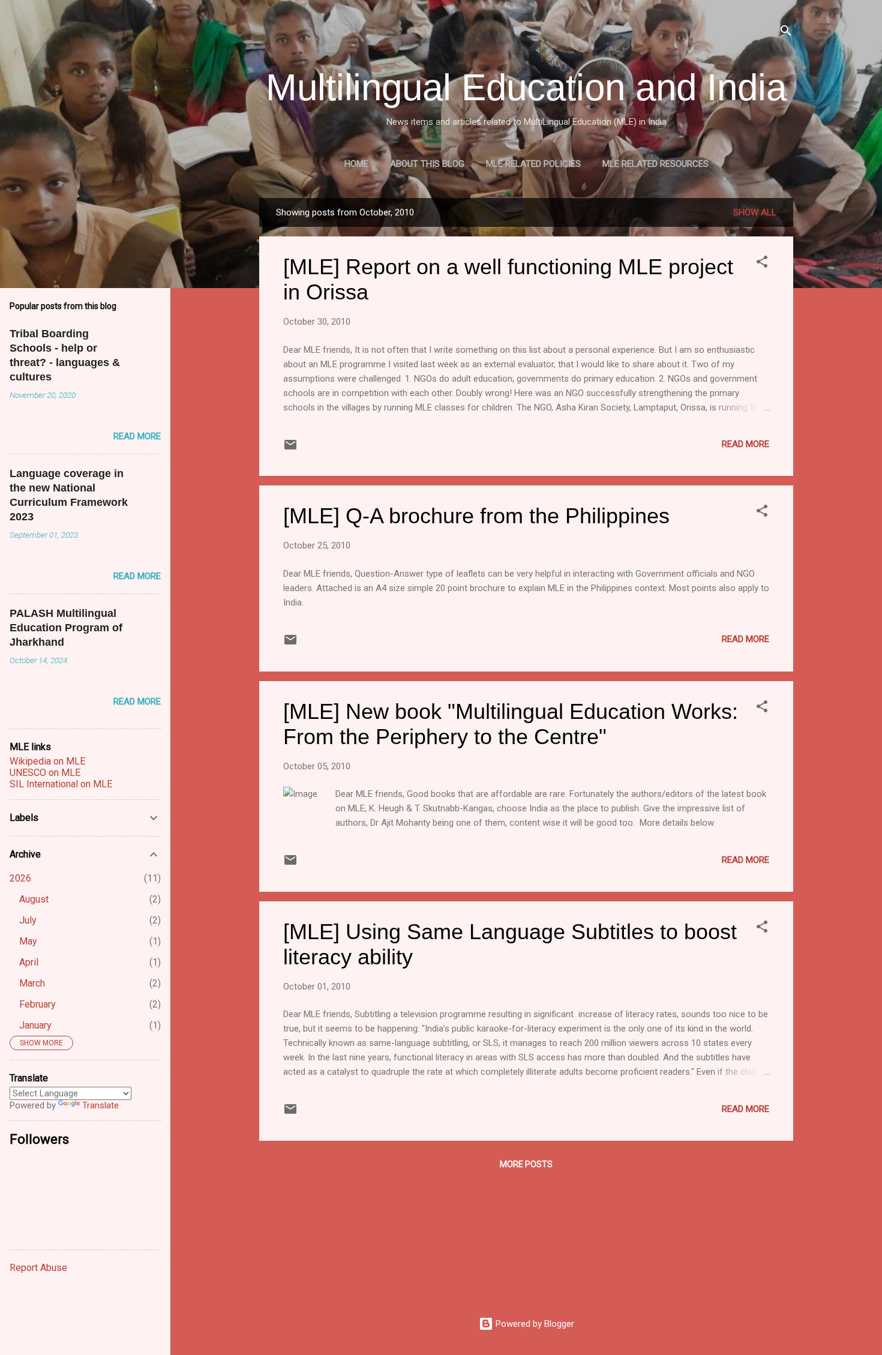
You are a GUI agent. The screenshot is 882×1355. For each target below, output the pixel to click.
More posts (526, 1164)
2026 (20, 878)
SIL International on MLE (61, 784)
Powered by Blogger (533, 1323)
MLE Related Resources (655, 163)
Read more (745, 444)
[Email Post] (290, 448)
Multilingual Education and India (526, 87)
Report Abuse (38, 1267)
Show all (754, 212)
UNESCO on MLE (45, 772)
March (32, 983)
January (35, 1025)
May (28, 941)
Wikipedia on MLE (47, 761)
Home (356, 163)
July (28, 920)
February (37, 1004)
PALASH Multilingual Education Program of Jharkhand (66, 627)
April (28, 962)
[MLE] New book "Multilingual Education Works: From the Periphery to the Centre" (510, 724)
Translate (100, 1105)
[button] (762, 263)
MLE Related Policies (533, 163)
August (34, 899)
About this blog (427, 163)
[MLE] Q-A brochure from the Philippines (476, 515)
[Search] (786, 32)
